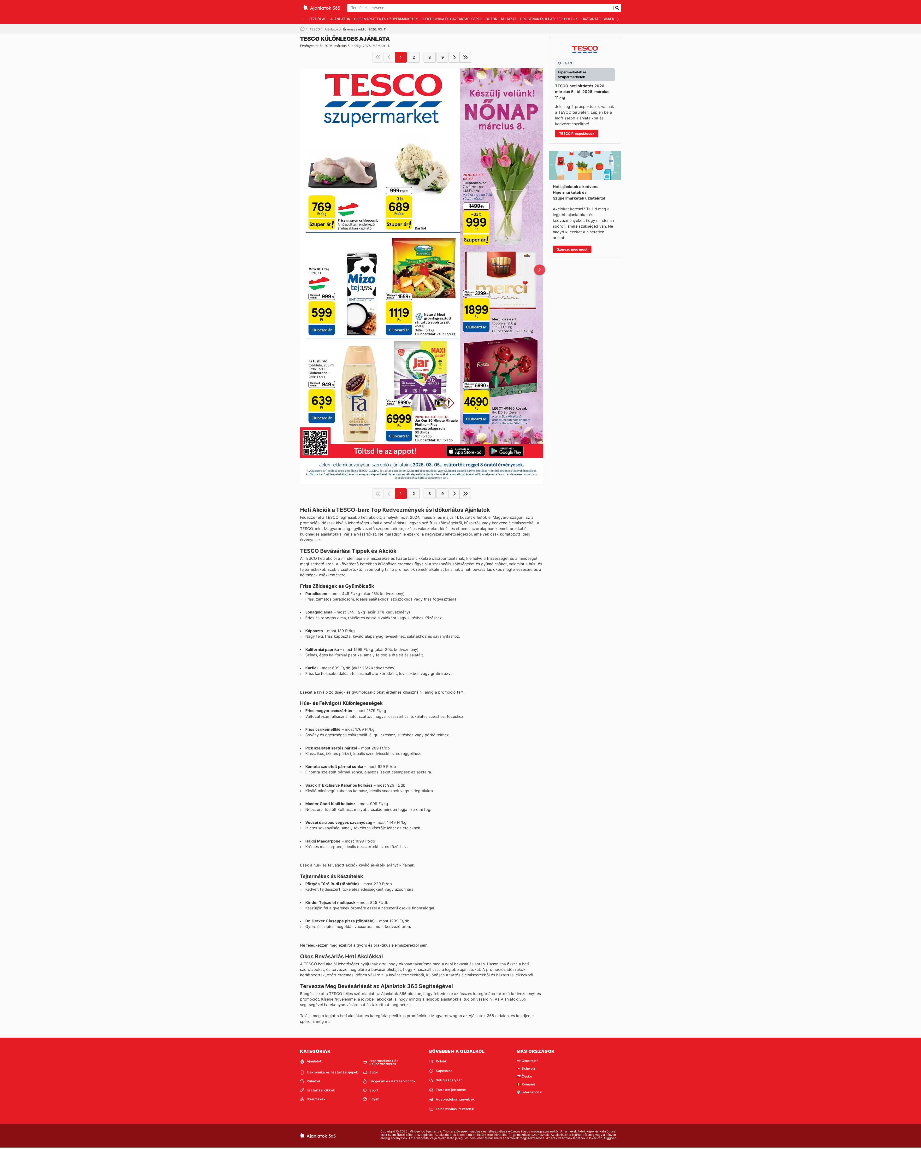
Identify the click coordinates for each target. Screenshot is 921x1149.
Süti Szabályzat (449, 1080)
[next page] (454, 57)
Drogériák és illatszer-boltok (549, 19)
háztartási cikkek (597, 19)
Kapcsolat (444, 1071)
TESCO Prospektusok (576, 133)
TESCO (315, 29)
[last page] (465, 57)
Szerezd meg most (572, 249)
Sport (373, 1090)
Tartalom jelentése (451, 1090)
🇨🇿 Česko (524, 1076)
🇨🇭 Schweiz (526, 1068)
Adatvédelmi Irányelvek (455, 1099)
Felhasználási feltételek (455, 1109)
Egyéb (374, 1099)
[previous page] (388, 57)
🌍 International (529, 1092)
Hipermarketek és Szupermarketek (386, 19)
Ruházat (508, 19)
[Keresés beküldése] (617, 8)
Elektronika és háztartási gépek (451, 19)
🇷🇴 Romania (526, 1084)
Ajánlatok (340, 19)
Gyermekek (316, 1099)
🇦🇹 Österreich (528, 1061)
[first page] (377, 57)
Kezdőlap (317, 19)
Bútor (491, 19)
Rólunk (441, 1061)
